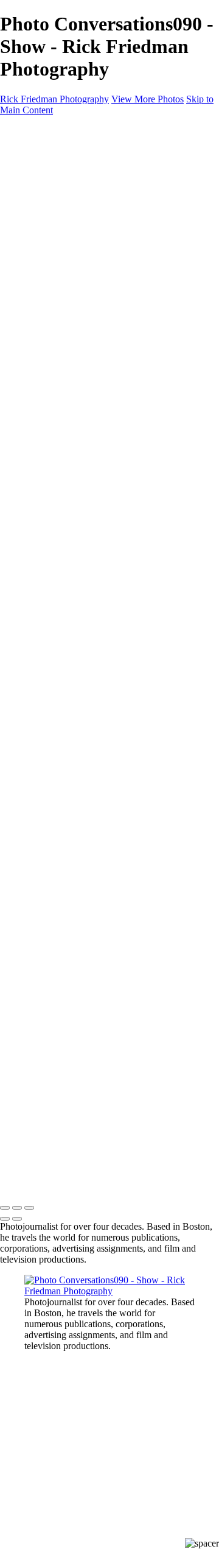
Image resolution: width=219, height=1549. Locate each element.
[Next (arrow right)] (17, 1219)
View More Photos (147, 99)
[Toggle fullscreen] (17, 1208)
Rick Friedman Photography (54, 99)
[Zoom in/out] (29, 1208)
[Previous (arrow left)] (5, 1219)
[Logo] (59, 131)
